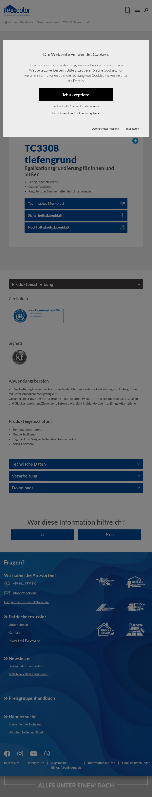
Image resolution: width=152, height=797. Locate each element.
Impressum (132, 128)
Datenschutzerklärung (105, 128)
